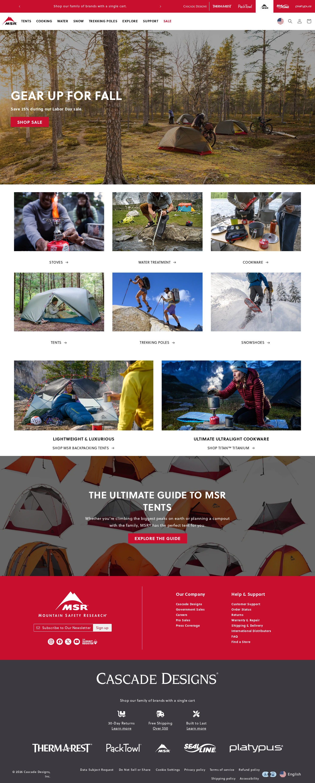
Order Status (241, 609)
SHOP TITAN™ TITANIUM (228, 448)
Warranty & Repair (245, 620)
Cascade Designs (189, 604)
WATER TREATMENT (154, 262)
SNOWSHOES (252, 342)
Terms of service (222, 770)
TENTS (56, 342)
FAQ (234, 636)
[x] (68, 641)
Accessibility (249, 778)
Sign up (102, 627)
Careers (182, 615)
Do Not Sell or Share (135, 770)
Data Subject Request (97, 770)
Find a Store (240, 642)
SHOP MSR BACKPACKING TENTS (80, 448)
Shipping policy (223, 778)
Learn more (121, 728)
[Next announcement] (160, 6)
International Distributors (251, 631)
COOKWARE (253, 262)
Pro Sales (183, 620)
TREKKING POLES (154, 342)
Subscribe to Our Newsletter (66, 627)
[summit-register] (90, 641)
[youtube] (77, 641)
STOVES (56, 262)
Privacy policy (195, 770)
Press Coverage (188, 625)
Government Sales (190, 609)
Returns (237, 615)
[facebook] (59, 641)
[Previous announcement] (19, 6)
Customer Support (245, 604)
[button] (26, 21)
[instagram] (51, 641)
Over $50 (160, 728)
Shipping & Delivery (247, 625)
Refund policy (249, 770)
